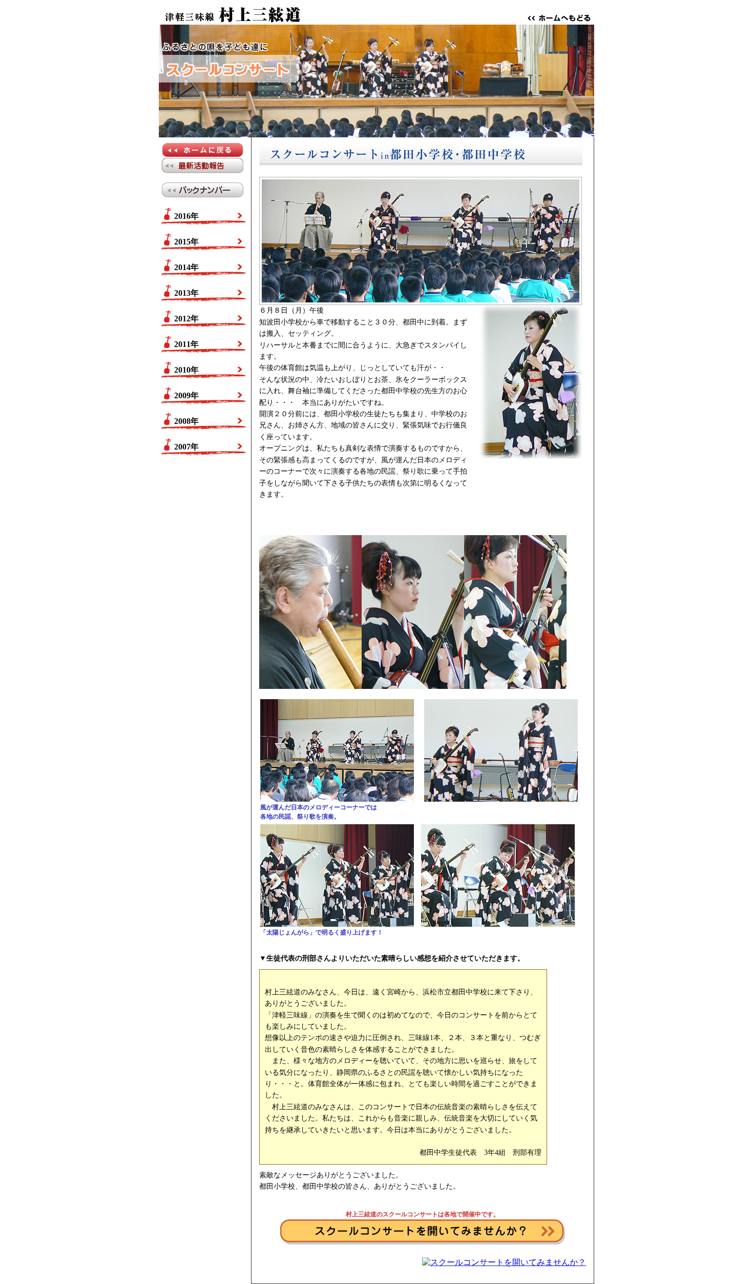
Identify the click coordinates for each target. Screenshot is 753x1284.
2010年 (186, 369)
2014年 (186, 267)
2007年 (186, 446)
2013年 (186, 293)
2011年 (186, 344)
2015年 (186, 241)
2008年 (186, 421)
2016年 (186, 216)
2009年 (186, 395)
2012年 (186, 318)
